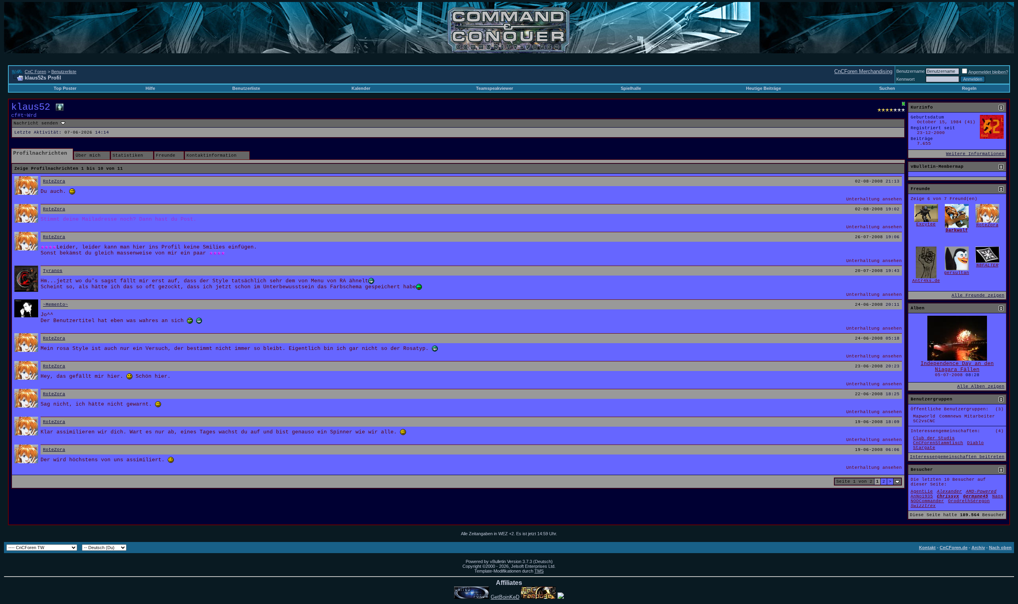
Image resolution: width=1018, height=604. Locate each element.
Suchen (887, 88)
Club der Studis (934, 438)
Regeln (969, 88)
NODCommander (927, 501)
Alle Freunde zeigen (978, 295)
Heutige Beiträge (763, 88)
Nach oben (1000, 547)
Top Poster (65, 88)
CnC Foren (35, 71)
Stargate (924, 447)
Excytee (926, 224)
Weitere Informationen (975, 153)
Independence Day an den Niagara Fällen (957, 367)
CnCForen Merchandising (863, 71)
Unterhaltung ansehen (874, 199)
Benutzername (910, 71)
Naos (997, 496)
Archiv (978, 547)
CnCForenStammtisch (938, 443)
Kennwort (905, 79)
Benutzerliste (63, 71)
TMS (539, 571)
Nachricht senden (36, 123)
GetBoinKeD (505, 597)
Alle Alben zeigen (980, 386)
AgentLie (922, 491)
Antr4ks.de (926, 280)
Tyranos (52, 270)
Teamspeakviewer (494, 88)
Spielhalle (631, 88)
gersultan (956, 272)
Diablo (975, 443)
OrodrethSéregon (969, 501)
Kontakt (927, 547)
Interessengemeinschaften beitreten (957, 456)
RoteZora (54, 181)
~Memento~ (55, 304)
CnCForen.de (953, 547)
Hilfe (150, 88)
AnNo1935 (922, 496)
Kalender (361, 88)
